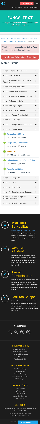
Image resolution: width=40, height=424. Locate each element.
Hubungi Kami (34, 7)
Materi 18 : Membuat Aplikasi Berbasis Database (14, 197)
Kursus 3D (20, 356)
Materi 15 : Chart (10, 183)
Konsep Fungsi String (15, 134)
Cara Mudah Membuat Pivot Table (20, 413)
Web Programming (20, 369)
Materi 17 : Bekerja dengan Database (18, 192)
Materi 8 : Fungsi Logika (12, 106)
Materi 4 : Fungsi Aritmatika (14, 87)
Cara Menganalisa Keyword (20, 416)
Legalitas (14, 7)
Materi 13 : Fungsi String (12, 129)
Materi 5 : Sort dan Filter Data (15, 92)
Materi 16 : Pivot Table (12, 187)
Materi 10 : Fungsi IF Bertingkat (15, 115)
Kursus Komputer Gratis (20, 376)
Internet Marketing (20, 374)
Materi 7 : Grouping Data (13, 101)
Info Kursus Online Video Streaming (20, 57)
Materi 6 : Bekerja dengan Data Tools (18, 96)
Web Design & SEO (20, 359)
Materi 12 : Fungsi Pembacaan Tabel (17, 125)
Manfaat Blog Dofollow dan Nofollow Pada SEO (20, 408)
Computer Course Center (3, 3)
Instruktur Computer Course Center (23, 230)
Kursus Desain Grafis (20, 351)
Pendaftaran (20, 398)
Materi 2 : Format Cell (11, 76)
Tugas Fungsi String (15, 169)
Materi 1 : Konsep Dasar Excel (15, 71)
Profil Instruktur (20, 391)
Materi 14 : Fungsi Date (12, 178)
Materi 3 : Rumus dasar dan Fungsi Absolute (17, 81)
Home (3, 39)
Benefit (26, 7)
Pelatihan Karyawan (20, 379)
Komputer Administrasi (30, 39)
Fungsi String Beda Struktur (18, 143)
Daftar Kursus (27, 3)
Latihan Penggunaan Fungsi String (21, 160)
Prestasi (20, 7)
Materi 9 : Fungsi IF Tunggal (14, 110)
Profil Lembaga (20, 388)
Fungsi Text (11, 151)
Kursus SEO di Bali (20, 411)
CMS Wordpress (20, 371)
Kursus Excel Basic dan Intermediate (14, 41)
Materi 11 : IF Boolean (11, 120)
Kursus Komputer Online (14, 39)
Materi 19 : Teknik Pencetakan (15, 203)
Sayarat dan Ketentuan (20, 396)
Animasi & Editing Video (20, 354)
